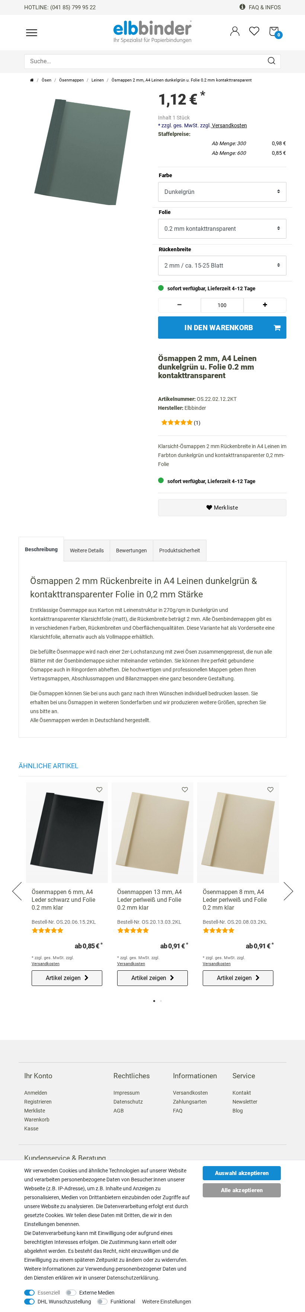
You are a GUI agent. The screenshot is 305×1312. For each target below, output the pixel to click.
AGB (118, 1111)
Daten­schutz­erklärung (132, 1278)
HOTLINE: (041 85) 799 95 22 (60, 7)
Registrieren (38, 1102)
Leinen (98, 80)
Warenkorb (36, 1120)
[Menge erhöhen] (265, 305)
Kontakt (241, 1093)
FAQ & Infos (264, 7)
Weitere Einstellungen (166, 1302)
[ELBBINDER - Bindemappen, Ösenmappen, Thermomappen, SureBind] (152, 31)
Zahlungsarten (190, 1102)
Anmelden (35, 1093)
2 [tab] (161, 1001)
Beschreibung (41, 549)
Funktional (122, 1302)
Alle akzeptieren (242, 1190)
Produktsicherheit (179, 550)
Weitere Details (87, 550)
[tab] (41, 551)
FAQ (178, 1111)
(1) (197, 423)
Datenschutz (128, 1102)
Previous (17, 882)
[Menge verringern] (179, 305)
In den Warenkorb (218, 327)
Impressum (126, 1093)
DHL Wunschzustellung (64, 1302)
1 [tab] (154, 1001)
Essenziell (49, 1293)
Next (287, 882)
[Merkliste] (254, 34)
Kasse (31, 1128)
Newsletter (244, 1102)
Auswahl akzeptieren (242, 1173)
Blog (237, 1111)
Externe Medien (97, 1293)
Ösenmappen (71, 80)
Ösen (46, 80)
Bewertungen (131, 550)
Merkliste (225, 507)
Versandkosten (229, 125)
